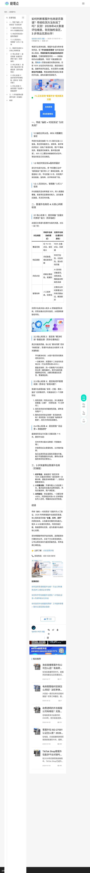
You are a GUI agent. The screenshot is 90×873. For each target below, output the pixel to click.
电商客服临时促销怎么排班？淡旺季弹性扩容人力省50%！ (52, 688)
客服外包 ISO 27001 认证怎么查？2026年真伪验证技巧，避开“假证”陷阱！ (52, 731)
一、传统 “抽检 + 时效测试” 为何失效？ (16, 23)
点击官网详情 (48, 550)
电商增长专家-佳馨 (38, 39)
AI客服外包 (35, 41)
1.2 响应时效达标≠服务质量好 (16, 35)
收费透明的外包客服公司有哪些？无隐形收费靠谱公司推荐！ (52, 710)
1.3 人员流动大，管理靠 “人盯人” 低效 (16, 42)
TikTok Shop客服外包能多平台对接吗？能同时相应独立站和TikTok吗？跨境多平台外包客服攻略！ (52, 753)
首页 (5, 12)
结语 (10, 100)
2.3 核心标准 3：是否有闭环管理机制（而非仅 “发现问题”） (16, 79)
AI (39, 62)
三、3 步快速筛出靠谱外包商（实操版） (16, 96)
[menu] (83, 3)
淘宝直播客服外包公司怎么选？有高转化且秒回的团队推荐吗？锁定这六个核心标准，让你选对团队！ (52, 666)
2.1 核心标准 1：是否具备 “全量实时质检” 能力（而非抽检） (16, 57)
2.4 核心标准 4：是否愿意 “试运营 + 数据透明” (17, 88)
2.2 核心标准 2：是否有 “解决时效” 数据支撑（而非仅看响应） (17, 68)
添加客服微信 (47, 114)
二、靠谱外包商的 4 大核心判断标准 (16, 49)
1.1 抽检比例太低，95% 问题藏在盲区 (16, 29)
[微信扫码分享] (49, 630)
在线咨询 (48, 107)
